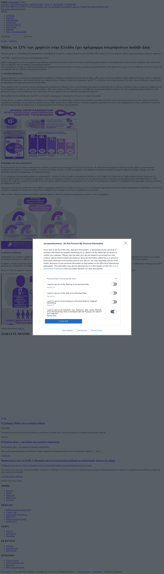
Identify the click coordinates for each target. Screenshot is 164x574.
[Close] (126, 243)
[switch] (113, 284)
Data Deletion (67, 330)
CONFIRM (63, 321)
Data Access (82, 330)
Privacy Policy (96, 330)
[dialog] (82, 287)
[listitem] (82, 278)
